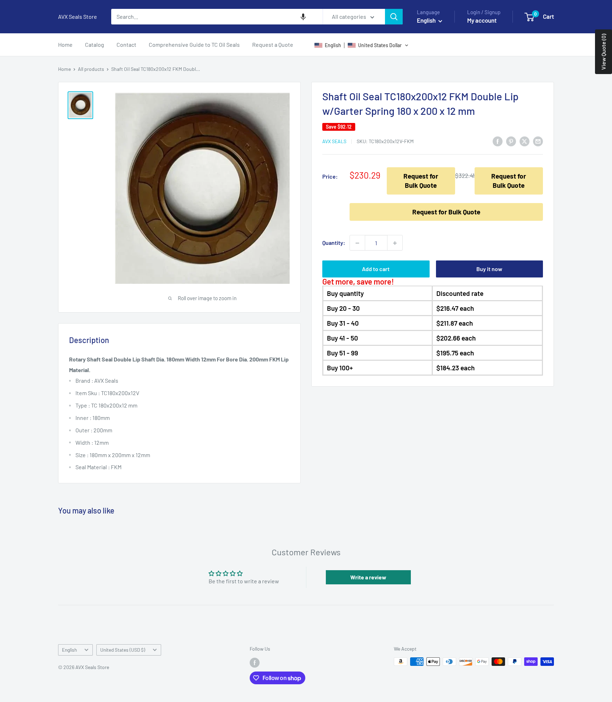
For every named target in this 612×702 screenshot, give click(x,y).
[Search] (394, 16)
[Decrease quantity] (357, 243)
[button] (303, 16)
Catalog (94, 44)
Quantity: (333, 243)
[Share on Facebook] (498, 140)
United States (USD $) (122, 650)
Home (65, 44)
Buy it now (489, 269)
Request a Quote (272, 44)
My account (482, 20)
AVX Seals (334, 142)
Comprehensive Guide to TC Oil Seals (194, 44)
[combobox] (217, 16)
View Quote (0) (603, 52)
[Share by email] (538, 140)
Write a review (368, 577)
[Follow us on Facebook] (255, 662)
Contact (126, 44)
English (69, 650)
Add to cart (376, 269)
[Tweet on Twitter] (524, 140)
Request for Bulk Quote (420, 181)
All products (91, 69)
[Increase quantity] (394, 243)
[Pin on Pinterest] (511, 140)
